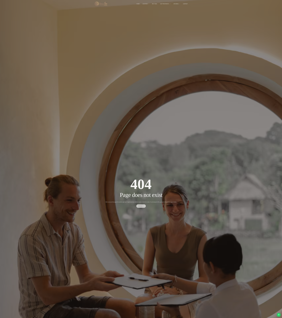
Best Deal (154, 3)
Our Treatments (164, 3)
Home (138, 3)
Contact (185, 3)
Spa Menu (176, 3)
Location (145, 3)
